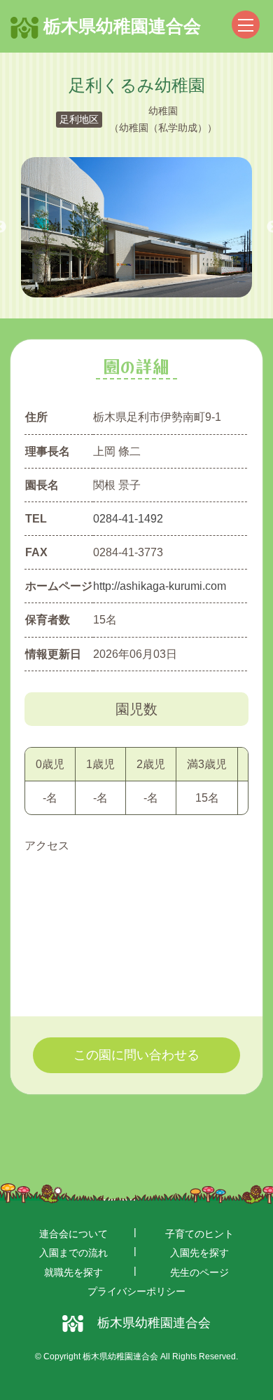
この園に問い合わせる (137, 1055)
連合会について (73, 1233)
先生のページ (199, 1272)
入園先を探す (199, 1252)
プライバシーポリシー (137, 1291)
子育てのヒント (199, 1233)
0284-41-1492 (128, 519)
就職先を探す (73, 1272)
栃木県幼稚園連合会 (119, 26)
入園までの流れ (73, 1252)
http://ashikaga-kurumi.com (159, 586)
